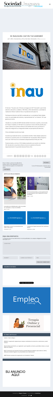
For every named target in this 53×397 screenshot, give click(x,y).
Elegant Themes (22, 393)
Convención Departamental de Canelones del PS (38, 227)
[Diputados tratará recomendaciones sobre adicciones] (15, 217)
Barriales (27, 39)
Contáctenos (24, 395)
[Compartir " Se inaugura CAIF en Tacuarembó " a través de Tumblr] (20, 156)
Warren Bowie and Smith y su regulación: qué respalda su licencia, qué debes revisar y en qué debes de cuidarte (26, 346)
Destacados (34, 39)
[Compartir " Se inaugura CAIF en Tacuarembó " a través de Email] (26, 156)
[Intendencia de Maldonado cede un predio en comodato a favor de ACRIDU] (15, 190)
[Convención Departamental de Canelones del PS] (38, 217)
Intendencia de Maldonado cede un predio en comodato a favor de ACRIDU (15, 207)
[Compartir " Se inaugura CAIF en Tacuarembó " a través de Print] (28, 156)
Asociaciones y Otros (19, 39)
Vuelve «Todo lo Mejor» (9, 338)
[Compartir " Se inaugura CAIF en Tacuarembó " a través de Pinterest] (23, 156)
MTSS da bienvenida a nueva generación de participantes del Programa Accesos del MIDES (37, 193)
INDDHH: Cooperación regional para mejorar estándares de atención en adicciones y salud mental (26, 342)
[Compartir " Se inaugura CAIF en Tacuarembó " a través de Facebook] (15, 156)
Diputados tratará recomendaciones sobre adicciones (13, 227)
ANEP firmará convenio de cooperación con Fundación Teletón (19, 355)
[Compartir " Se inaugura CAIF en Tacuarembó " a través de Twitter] (17, 156)
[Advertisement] (26, 19)
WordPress (37, 393)
